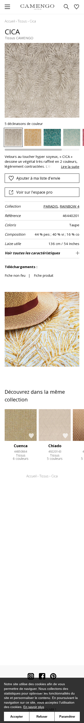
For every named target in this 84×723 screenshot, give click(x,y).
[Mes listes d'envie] (76, 7)
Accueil (10, 21)
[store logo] (37, 7)
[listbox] (42, 137)
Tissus (22, 21)
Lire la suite (70, 166)
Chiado (54, 445)
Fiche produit (43, 275)
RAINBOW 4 (69, 206)
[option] (13, 137)
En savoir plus (33, 707)
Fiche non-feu (15, 275)
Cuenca (21, 445)
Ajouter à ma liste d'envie (38, 178)
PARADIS (50, 206)
